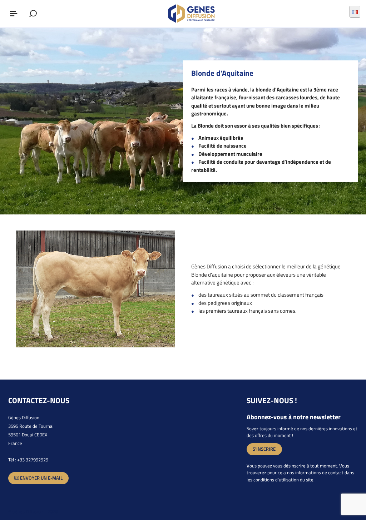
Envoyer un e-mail (41, 477)
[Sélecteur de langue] (355, 11)
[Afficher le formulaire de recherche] (33, 13)
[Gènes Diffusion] (195, 13)
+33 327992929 (32, 459)
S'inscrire (264, 448)
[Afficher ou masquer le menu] (13, 13)
